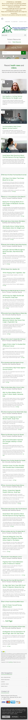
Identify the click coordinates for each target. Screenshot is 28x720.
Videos (16, 56)
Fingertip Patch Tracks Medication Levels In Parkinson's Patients (13, 562)
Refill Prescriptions (5, 677)
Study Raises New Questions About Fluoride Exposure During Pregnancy (14, 156)
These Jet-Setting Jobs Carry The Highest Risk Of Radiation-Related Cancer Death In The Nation (13, 538)
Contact (3, 681)
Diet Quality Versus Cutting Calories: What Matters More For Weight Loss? (14, 227)
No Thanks (15, 716)
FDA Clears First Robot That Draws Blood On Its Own (13, 179)
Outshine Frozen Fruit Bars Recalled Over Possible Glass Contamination (13, 466)
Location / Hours (22, 21)
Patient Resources (5, 679)
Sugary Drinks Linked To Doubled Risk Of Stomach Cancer (14, 345)
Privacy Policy (4, 686)
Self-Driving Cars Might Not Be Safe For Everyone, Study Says (13, 296)
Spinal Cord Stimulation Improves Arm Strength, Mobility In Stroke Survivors (13, 441)
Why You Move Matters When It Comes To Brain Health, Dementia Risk (13, 394)
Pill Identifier (14, 21)
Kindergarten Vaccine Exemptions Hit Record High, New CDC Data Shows (14, 632)
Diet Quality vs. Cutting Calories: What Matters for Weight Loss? (12, 97)
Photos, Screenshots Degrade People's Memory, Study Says (11, 491)
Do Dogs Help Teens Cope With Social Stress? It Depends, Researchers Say (14, 586)
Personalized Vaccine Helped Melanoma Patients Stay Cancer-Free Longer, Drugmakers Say (14, 320)
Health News (8, 56)
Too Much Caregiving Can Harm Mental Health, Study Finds (12, 418)
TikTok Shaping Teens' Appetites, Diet (14, 272)
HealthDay (10, 662)
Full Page (14, 191)
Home (9, 42)
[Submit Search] (23, 53)
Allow (6, 716)
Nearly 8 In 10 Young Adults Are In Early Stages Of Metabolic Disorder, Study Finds (14, 203)
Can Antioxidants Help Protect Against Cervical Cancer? (12, 127)
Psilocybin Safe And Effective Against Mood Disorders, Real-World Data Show (14, 251)
